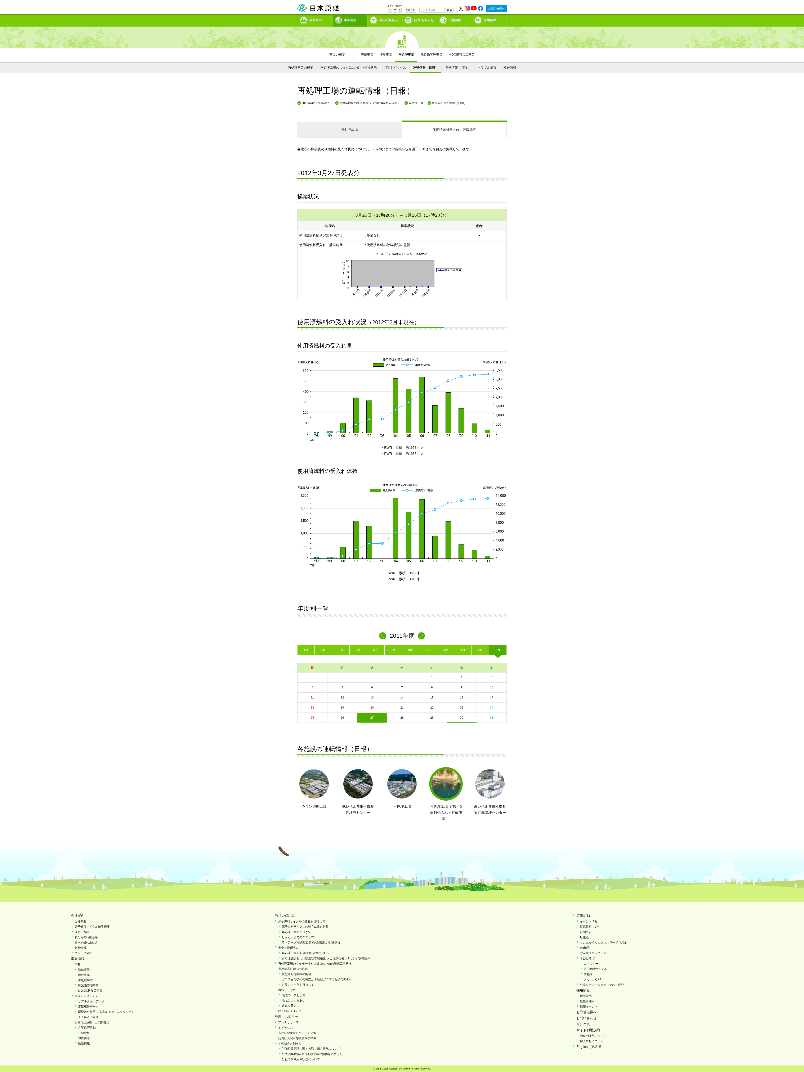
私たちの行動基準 (86, 937)
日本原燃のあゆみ (86, 942)
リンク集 (583, 1024)
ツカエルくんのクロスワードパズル (603, 942)
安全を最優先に (288, 947)
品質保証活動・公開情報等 (92, 1022)
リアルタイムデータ (91, 1001)
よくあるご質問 (88, 1017)
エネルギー (591, 963)
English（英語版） (590, 1047)
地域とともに (287, 990)
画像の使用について (593, 1035)
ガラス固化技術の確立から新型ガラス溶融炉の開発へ (317, 979)
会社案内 (315, 20)
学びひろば (587, 958)
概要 (77, 964)
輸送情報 (510, 67)
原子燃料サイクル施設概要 (92, 926)
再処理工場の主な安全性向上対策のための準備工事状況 (315, 963)
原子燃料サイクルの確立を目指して (301, 921)
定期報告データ (88, 1006)
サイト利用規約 (588, 1030)
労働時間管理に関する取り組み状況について (311, 1048)
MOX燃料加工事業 (462, 54)
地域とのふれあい (293, 1000)
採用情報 (490, 20)
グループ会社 (83, 953)
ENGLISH (410, 10)
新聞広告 (586, 932)
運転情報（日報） (425, 67)
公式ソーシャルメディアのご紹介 (602, 984)
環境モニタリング (86, 996)
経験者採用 (587, 1001)
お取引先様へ (496, 8)
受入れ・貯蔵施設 (454, 130)
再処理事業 (406, 54)
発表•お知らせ (424, 20)
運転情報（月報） (457, 67)
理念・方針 (82, 932)
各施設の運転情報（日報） (449, 103)
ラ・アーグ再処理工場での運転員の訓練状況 (311, 942)
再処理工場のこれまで (296, 932)
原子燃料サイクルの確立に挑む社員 (305, 926)
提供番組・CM (589, 926)
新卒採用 (586, 996)
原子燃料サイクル (595, 969)
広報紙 (584, 937)
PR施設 (585, 947)
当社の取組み (388, 20)
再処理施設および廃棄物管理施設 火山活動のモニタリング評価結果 (326, 958)
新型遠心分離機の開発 (296, 974)
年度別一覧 (416, 103)
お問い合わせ (586, 1018)
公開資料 (84, 1033)
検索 (449, 10)
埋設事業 (386, 54)
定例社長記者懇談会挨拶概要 (297, 1038)
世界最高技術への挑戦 (293, 969)
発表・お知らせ (286, 1016)
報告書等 (84, 1038)
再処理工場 (349, 129)
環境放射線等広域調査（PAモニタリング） (106, 1011)
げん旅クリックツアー (594, 953)
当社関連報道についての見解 (297, 1033)
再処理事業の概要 (300, 67)
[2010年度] (382, 635)
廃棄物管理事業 (431, 54)
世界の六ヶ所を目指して (298, 984)
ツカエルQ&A (592, 979)
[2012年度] (421, 635)
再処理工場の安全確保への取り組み (305, 953)
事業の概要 (337, 54)
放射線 (588, 974)
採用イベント (589, 1006)
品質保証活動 (87, 1027)
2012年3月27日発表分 (316, 103)
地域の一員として (293, 995)
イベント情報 (589, 921)
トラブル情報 (487, 67)
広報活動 (455, 20)
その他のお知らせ (290, 1043)
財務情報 (80, 947)
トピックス (285, 1027)
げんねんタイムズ (290, 1011)
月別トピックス (395, 67)
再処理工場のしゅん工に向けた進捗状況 (348, 67)
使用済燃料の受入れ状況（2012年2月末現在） (369, 103)
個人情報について (591, 1041)
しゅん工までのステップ (298, 937)
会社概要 (80, 921)
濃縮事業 (367, 54)
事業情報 (350, 20)
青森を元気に (290, 1005)
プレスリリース (288, 1022)
